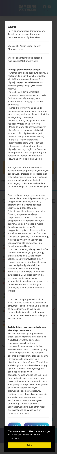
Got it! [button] (29, 445)
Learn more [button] (14, 438)
